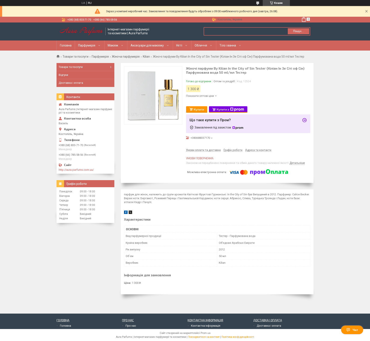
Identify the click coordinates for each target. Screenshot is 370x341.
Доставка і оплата (71, 82)
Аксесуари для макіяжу (147, 45)
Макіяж (113, 45)
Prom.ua (205, 333)
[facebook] (126, 213)
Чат (355, 330)
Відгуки (63, 74)
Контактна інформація (205, 325)
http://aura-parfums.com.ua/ (76, 169)
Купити (199, 109)
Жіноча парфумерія (126, 56)
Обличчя (201, 45)
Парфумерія (86, 45)
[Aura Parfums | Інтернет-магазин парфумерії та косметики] (81, 31)
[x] (130, 213)
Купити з (223, 109)
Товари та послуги (75, 56)
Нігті (179, 45)
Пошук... (298, 31)
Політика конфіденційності (237, 336)
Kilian (146, 56)
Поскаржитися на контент (203, 336)
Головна (66, 45)
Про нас (130, 325)
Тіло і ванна (227, 45)
